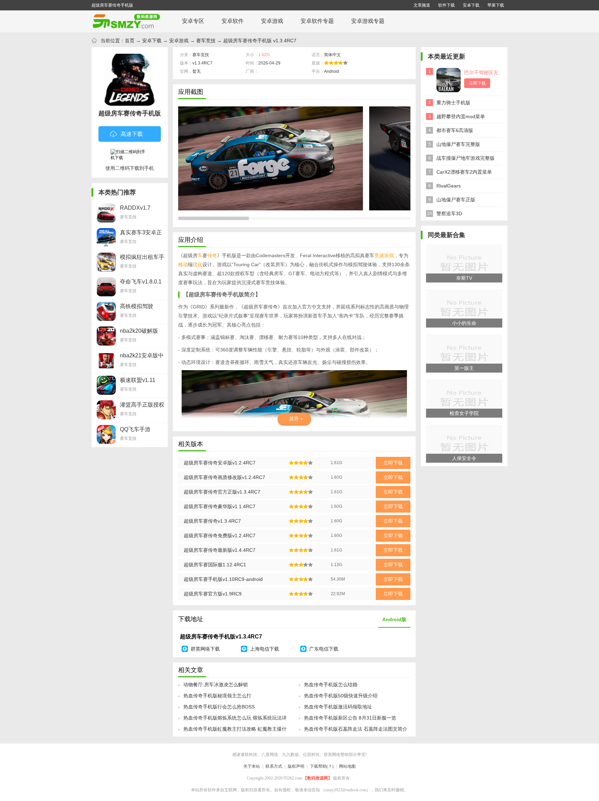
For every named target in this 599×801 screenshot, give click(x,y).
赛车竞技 (206, 40)
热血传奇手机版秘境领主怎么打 (217, 695)
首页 (129, 40)
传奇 (212, 255)
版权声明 (296, 766)
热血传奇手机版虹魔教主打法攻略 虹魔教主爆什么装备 (235, 731)
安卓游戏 (272, 21)
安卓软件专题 (317, 21)
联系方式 (274, 766)
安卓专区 (193, 21)
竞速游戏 (384, 255)
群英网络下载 (205, 649)
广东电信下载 (323, 649)
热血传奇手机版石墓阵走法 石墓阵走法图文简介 (355, 729)
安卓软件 (233, 21)
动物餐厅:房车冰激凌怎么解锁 (215, 684)
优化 (197, 264)
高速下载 (132, 134)
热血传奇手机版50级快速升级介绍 (340, 695)
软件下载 (446, 5)
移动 (183, 264)
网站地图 (347, 766)
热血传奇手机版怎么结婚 (330, 684)
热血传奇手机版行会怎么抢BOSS (219, 706)
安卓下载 (471, 5)
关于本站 (251, 766)
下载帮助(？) (321, 766)
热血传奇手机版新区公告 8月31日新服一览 (350, 718)
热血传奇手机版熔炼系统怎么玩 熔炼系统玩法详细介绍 (235, 720)
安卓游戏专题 (367, 21)
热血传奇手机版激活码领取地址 (338, 706)
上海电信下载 (264, 649)
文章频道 (422, 5)
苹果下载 (495, 5)
